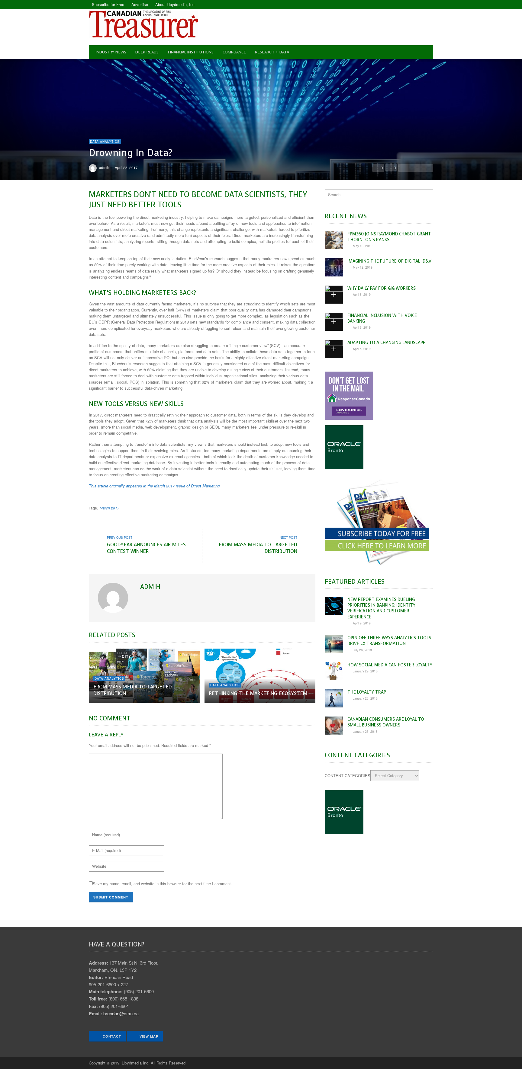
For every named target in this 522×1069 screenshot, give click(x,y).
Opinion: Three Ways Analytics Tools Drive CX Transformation (389, 640)
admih (104, 167)
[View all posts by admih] (114, 598)
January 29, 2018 (365, 671)
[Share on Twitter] (411, 167)
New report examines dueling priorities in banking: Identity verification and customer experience (381, 608)
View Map (149, 1036)
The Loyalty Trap (366, 692)
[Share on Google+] (420, 167)
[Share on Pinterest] (428, 167)
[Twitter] (428, 4)
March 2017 (109, 508)
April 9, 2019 (362, 623)
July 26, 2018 (362, 650)
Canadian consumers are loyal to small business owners (385, 722)
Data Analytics (105, 141)
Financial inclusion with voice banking (382, 318)
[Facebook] (418, 4)
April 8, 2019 (362, 294)
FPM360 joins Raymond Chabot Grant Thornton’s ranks (389, 237)
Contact (111, 1036)
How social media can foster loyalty (389, 665)
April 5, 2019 (362, 348)
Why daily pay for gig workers (381, 288)
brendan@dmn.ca (121, 1013)
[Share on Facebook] (403, 167)
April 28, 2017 (126, 167)
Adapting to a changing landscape (386, 343)
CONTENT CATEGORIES (347, 775)
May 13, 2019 (362, 246)
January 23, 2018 (365, 698)
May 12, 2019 (362, 267)
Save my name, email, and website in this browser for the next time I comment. (162, 883)
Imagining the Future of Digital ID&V (389, 261)
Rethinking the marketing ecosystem (258, 693)
